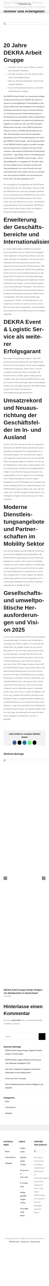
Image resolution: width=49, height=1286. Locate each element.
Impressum (25, 1242)
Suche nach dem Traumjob (15, 1078)
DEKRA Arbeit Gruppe (23, 1161)
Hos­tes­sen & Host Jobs (24, 1173)
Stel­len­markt (23, 1150)
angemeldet (16, 1020)
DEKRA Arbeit (14, 1242)
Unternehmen (10, 1107)
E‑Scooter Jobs (24, 1184)
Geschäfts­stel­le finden (24, 1212)
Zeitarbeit (8, 1113)
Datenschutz (35, 1242)
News (7, 1101)
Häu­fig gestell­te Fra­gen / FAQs (23, 1197)
